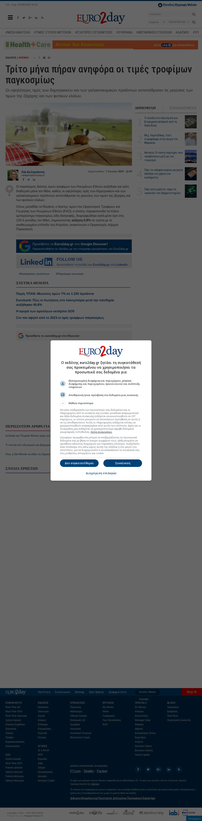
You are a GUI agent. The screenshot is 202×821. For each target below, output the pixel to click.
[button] (101, 403)
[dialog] (101, 410)
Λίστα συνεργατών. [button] (101, 432)
